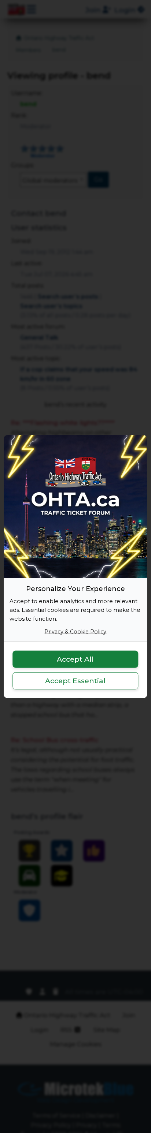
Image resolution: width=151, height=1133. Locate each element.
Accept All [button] (75, 659)
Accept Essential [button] (75, 680)
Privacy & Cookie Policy (75, 631)
